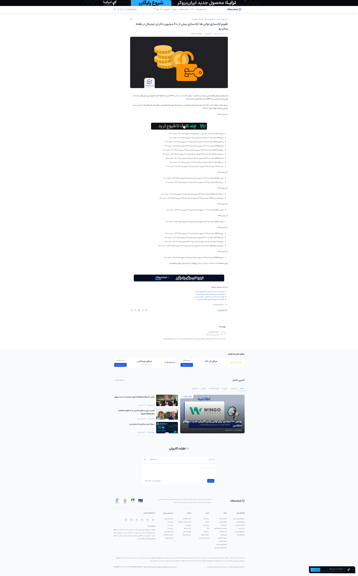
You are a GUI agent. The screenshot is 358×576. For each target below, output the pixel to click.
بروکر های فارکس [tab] (214, 388)
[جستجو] (118, 9)
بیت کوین (206, 531)
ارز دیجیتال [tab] (234, 388)
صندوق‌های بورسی (240, 531)
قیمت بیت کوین (180, 95)
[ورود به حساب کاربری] (114, 9)
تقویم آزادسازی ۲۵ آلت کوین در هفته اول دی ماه (209, 291)
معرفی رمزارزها (205, 535)
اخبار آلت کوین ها (197, 19)
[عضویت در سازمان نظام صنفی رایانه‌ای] (132, 501)
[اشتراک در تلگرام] (135, 310)
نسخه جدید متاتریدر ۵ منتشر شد (142, 424)
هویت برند (170, 522)
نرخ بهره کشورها (186, 535)
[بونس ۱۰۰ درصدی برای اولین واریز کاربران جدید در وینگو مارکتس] (212, 414)
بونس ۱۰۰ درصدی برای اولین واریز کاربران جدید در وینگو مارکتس (212, 423)
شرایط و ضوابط (169, 538)
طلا (208, 528)
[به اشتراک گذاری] (131, 19)
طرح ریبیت (188, 525)
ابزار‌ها (174, 9)
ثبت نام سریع (187, 365)
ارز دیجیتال (224, 525)
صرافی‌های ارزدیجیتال (239, 519)
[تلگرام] (147, 520)
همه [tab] (241, 388)
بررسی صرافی (186, 360)
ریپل (212, 98)
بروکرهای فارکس (240, 522)
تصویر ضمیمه (157, 481)
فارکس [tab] (203, 388)
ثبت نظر (211, 481)
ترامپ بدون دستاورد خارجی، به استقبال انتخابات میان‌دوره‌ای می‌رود (136, 412)
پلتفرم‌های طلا (241, 535)
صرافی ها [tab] (225, 388)
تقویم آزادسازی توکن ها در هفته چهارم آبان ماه (210, 294)
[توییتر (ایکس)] (137, 520)
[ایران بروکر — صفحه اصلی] (237, 500)
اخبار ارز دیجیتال (210, 19)
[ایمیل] (153, 520)
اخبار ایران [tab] (195, 388)
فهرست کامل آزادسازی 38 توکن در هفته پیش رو (209, 296)
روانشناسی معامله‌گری (221, 528)
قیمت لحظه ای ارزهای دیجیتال (208, 263)
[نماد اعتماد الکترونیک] (117, 501)
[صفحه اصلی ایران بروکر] (234, 9)
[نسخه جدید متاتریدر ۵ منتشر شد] (167, 427)
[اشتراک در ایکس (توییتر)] (142, 310)
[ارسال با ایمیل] (131, 310)
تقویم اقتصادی (187, 531)
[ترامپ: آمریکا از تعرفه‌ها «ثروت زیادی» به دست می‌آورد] (167, 400)
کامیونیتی (167, 9)
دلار (200, 133)
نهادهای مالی (200, 9)
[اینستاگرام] (131, 520)
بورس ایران (224, 535)
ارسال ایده (170, 528)
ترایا (157, 9)
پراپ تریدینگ (223, 531)
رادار (161, 9)
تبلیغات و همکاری (168, 535)
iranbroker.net (124, 567)
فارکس (207, 522)
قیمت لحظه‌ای (183, 9)
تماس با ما (170, 525)
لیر (222, 182)
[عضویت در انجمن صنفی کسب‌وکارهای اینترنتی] (140, 501)
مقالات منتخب (223, 519)
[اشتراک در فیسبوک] (146, 310)
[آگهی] (179, 3)
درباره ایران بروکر (168, 519)
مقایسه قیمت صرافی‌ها (184, 522)
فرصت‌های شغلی (168, 531)
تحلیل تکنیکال (223, 541)
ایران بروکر (225, 19)
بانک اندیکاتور (187, 528)
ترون (220, 178)
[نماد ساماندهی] (125, 501)
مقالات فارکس (223, 522)
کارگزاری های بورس (240, 525)
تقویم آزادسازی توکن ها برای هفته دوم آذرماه (210, 299)
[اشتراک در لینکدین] (139, 310)
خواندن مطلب (187, 396)
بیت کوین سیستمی (218, 304)
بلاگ (192, 9)
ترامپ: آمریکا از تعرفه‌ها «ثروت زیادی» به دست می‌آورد (134, 397)
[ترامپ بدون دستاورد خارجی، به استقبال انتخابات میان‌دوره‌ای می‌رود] (167, 414)
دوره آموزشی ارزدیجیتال (221, 548)
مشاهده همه (119, 380)
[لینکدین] (126, 520)
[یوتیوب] (142, 520)
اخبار (218, 19)
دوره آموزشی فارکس (221, 544)
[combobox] (130, 9)
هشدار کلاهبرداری (204, 538)
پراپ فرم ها (241, 528)
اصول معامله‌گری (222, 538)
